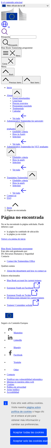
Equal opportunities (21, 98)
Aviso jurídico (13, 389)
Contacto (11, 374)
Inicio (9, 87)
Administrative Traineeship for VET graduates (27, 146)
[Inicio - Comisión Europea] (13, 19)
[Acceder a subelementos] (17, 93)
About (9, 95)
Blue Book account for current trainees (24, 280)
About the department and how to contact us (26, 271)
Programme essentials (22, 106)
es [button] (9, 27)
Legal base (17, 101)
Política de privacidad (16, 387)
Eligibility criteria (20, 131)
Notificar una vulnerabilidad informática (24, 379)
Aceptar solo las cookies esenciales (30, 440)
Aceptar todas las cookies (28, 432)
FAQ (9, 198)
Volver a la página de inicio (13, 239)
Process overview (20, 103)
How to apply (18, 160)
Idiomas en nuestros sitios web (20, 382)
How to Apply (18, 134)
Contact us (11, 195)
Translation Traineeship (17, 177)
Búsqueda (5, 37)
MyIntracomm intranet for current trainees (25, 298)
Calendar (16, 111)
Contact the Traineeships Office (21, 261)
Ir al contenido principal (11, 2)
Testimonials (18, 108)
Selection (16, 137)
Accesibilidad (13, 392)
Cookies (10, 384)
